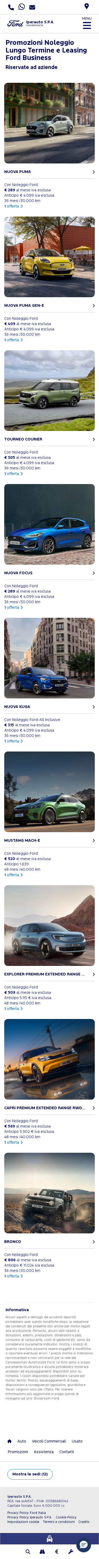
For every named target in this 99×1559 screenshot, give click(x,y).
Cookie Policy (66, 1517)
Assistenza (44, 1452)
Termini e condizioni (59, 1522)
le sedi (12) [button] (30, 1474)
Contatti (66, 1452)
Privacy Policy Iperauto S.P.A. (29, 1517)
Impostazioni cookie (23, 1522)
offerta (11, 206)
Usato (77, 1441)
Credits (83, 1522)
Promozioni (18, 1452)
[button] (28, 1552)
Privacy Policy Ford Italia (26, 1513)
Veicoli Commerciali (49, 1441)
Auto (21, 1441)
